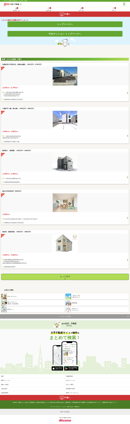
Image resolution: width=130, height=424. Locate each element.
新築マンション (5, 380)
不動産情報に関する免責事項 (79, 402)
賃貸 (2, 376)
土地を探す (4, 388)
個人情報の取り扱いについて (94, 402)
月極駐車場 (69, 376)
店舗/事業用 (4, 393)
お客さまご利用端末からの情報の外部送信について (37, 402)
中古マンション (70, 380)
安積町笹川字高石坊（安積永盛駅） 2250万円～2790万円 (21, 64)
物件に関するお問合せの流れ (57, 402)
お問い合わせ (70, 406)
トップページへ (65, 24)
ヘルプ (63, 406)
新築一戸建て (5, 384)
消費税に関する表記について (109, 402)
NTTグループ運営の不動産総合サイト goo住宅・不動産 (15, 0)
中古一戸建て (70, 384)
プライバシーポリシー (55, 406)
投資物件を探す (70, 388)
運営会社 (77, 406)
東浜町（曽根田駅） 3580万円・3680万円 (16, 232)
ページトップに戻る (65, 316)
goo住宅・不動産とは (18, 402)
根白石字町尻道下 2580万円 (11, 191)
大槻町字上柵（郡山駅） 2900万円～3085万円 (18, 108)
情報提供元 (68, 402)
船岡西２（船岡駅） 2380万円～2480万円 (16, 150)
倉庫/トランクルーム (72, 393)
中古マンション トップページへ (65, 33)
